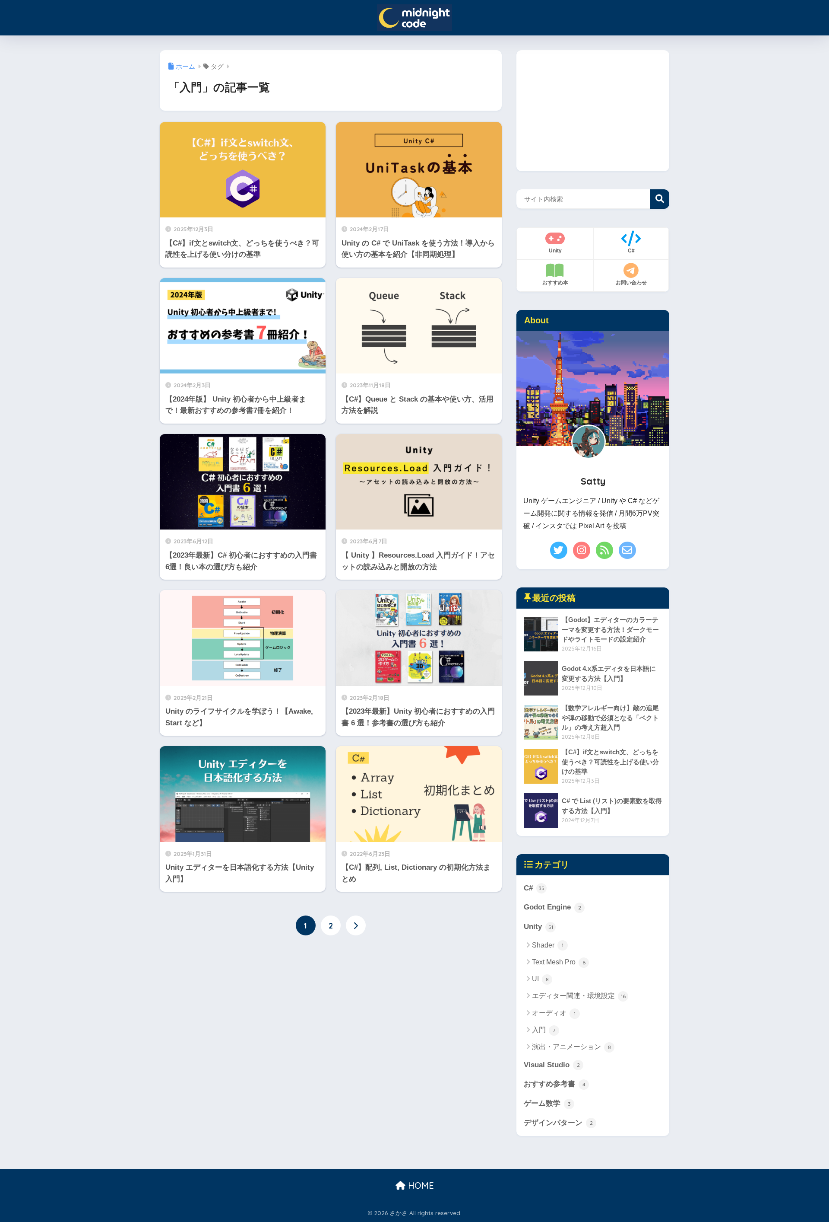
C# (534, 888)
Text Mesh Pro (558, 962)
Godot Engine (552, 907)
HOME (419, 1185)
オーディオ (554, 1013)
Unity (538, 926)
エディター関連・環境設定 (579, 995)
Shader (547, 945)
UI (540, 979)
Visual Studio (552, 1065)
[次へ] (356, 925)
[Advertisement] (592, 110)
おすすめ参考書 (554, 1084)
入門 (543, 1030)
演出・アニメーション (571, 1046)
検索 (659, 199)
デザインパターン (558, 1123)
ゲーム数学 (547, 1103)
